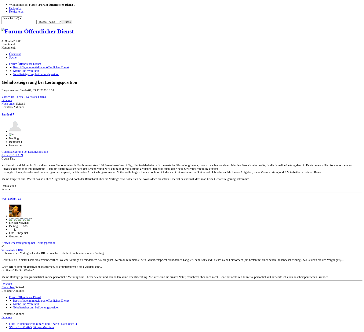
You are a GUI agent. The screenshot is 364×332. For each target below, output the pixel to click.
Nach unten (8, 103)
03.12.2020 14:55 (12, 249)
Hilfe (12, 323)
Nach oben (8, 287)
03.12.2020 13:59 (12, 155)
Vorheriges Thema (13, 96)
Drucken (7, 100)
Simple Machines (43, 327)
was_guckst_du (11, 198)
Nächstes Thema (36, 96)
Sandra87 (8, 114)
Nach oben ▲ (69, 323)
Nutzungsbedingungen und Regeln (38, 323)
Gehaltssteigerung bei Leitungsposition (25, 151)
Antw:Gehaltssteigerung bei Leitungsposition (29, 242)
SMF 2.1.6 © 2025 (20, 327)
